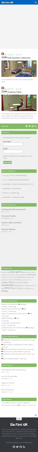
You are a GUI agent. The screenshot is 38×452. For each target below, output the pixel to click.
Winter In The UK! (7, 383)
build (33, 272)
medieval (18, 280)
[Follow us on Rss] (35, 126)
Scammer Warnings (8, 229)
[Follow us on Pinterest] (32, 126)
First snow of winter (8, 216)
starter (27, 288)
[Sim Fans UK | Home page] (9, 2)
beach (24, 272)
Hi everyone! (5, 323)
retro (23, 285)
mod (30, 279)
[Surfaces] (4, 92)
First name (7, 141)
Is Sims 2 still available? (15, 351)
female (25, 277)
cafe (14, 274)
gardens (29, 277)
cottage (3, 277)
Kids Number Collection (19, 58)
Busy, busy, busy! (7, 389)
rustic (28, 285)
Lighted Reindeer (6, 318)
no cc (11, 282)
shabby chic (33, 285)
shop (2, 288)
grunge (3, 280)
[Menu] (35, 2)
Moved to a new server (8, 304)
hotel (7, 279)
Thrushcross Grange (18, 197)
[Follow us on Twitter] (29, 126)
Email (5, 149)
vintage (4, 291)
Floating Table (14, 92)
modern (4, 282)
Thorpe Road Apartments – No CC (23, 184)
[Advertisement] (19, 29)
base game (15, 272)
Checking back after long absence (18, 180)
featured (20, 277)
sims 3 (14, 288)
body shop (28, 272)
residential (7, 285)
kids (14, 279)
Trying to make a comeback (11, 222)
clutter (17, 274)
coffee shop (22, 274)
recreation (24, 282)
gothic (32, 277)
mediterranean (24, 279)
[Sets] (4, 58)
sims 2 (8, 287)
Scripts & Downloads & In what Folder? (13, 313)
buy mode (10, 274)
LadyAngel (10, 54)
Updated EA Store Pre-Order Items (12, 327)
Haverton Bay (16, 188)
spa (24, 288)
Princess (5, 193)
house (10, 280)
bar (9, 272)
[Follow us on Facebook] (27, 126)
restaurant (18, 285)
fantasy (15, 277)
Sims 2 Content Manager (19, 175)
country (8, 277)
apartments (4, 272)
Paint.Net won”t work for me (10, 309)
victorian (32, 288)
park (15, 282)
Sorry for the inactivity (9, 376)
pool (18, 282)
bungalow (4, 274)
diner (11, 277)
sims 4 (20, 288)
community (31, 275)
